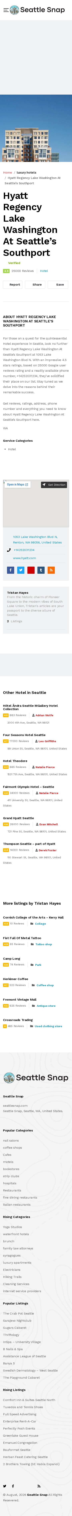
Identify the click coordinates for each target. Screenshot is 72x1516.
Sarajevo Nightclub (17, 1320)
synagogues (12, 1255)
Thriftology (11, 1335)
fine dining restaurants (20, 1197)
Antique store (46, 1005)
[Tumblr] (41, 570)
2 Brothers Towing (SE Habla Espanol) (31, 1464)
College (40, 923)
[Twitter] (20, 570)
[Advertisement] (36, 57)
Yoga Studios (12, 1227)
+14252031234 (24, 550)
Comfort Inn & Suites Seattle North (29, 1400)
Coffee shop (45, 985)
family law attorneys (18, 1248)
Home (7, 172)
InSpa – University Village (22, 1342)
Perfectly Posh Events (19, 1428)
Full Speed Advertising (19, 1414)
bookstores (11, 1169)
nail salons (11, 1140)
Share (37, 284)
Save (59, 284)
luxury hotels (26, 172)
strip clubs (11, 1176)
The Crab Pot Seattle (18, 1313)
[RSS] (51, 570)
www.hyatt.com (24, 558)
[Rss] (39, 1486)
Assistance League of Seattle (24, 1356)
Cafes (7, 1155)
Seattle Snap (37, 1495)
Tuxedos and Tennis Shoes (23, 1407)
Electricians (11, 1270)
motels (8, 1162)
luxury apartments (17, 1262)
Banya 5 (9, 1363)
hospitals (9, 1183)
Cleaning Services (16, 1284)
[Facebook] (10, 570)
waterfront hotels (16, 1234)
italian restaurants (16, 1204)
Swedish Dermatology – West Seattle (30, 1370)
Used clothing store (48, 1026)
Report (14, 284)
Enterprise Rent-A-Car (19, 1421)
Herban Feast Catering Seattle (25, 1457)
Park (38, 964)
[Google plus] (31, 570)
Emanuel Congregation (20, 1443)
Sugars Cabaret (14, 1328)
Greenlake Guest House (20, 1435)
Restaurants (12, 1190)
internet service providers (22, 1291)
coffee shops (12, 1147)
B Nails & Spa (13, 1349)
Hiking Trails (12, 1277)
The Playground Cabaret (21, 1377)
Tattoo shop (43, 944)
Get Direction (56, 484)
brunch (8, 1241)
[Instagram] (30, 1486)
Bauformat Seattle (16, 1450)
